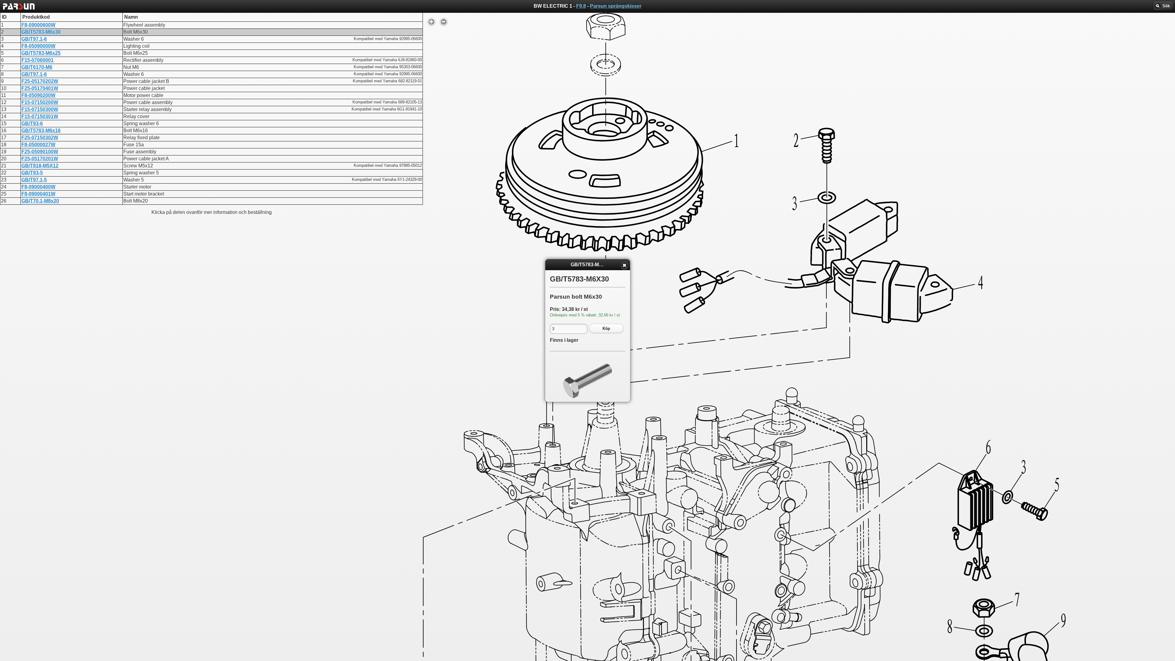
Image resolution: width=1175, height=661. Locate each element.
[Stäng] (625, 265)
